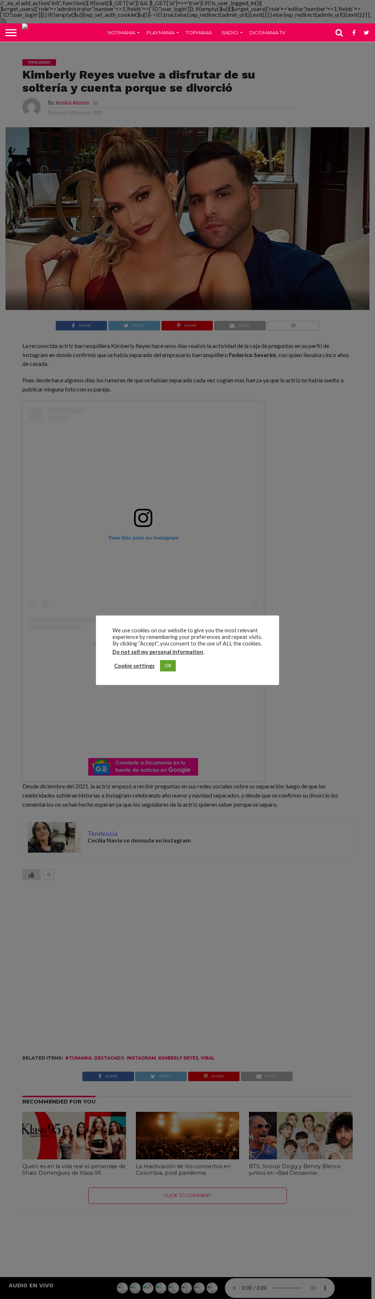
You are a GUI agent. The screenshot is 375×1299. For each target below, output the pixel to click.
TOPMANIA (199, 32)
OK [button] (167, 666)
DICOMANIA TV (267, 32)
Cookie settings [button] (134, 666)
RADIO (230, 32)
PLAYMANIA (160, 32)
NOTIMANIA (121, 32)
